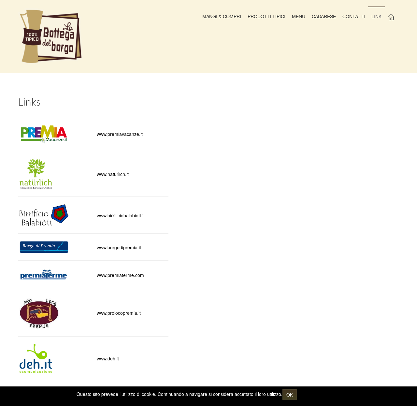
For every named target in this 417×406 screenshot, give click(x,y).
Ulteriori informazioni (319, 394)
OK (289, 394)
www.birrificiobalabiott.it (121, 215)
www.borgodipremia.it (119, 247)
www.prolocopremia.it (119, 313)
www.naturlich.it (113, 174)
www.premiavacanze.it (120, 134)
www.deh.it (108, 358)
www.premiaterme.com (120, 275)
